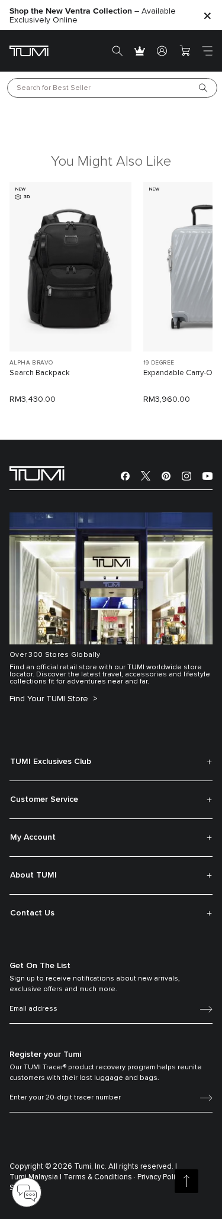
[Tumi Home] (29, 50)
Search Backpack (39, 373)
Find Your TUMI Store (50, 699)
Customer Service (44, 799)
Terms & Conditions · (99, 1177)
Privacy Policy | (161, 1177)
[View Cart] (184, 51)
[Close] (207, 15)
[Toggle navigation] (207, 51)
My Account (33, 837)
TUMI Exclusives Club (50, 761)
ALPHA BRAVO (31, 363)
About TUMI (33, 875)
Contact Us (32, 913)
